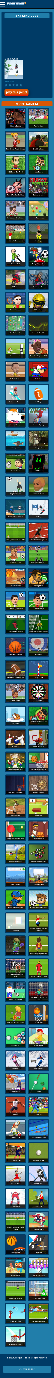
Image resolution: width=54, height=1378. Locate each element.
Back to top (28, 1369)
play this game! (16, 92)
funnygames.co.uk (24, 3)
